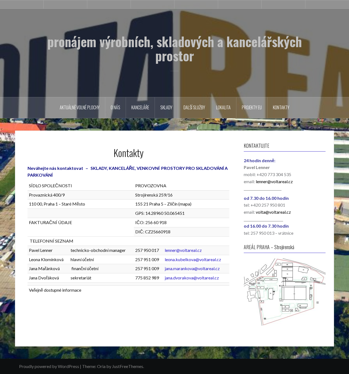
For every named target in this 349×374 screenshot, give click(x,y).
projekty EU (252, 107)
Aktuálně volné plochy (80, 107)
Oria (101, 366)
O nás (115, 107)
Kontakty (281, 107)
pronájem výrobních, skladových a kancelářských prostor (174, 48)
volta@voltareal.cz (273, 212)
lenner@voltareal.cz (183, 250)
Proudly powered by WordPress (49, 366)
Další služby (194, 107)
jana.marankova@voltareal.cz (192, 268)
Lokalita (223, 107)
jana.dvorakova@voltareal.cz (192, 277)
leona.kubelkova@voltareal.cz (193, 259)
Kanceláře (140, 107)
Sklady (166, 107)
